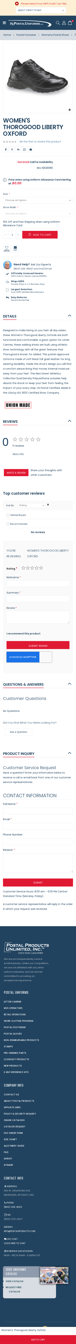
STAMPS (8, 1046)
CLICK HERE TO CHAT (14, 1243)
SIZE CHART (10, 1139)
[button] (70, 110)
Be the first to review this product (40, 141)
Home (7, 35)
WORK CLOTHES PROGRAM (18, 1020)
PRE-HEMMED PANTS (15, 1052)
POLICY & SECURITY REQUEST (20, 1113)
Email (30, 149)
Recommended (18, 523)
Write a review (16, 472)
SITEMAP (8, 1164)
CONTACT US (11, 1094)
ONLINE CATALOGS (14, 1120)
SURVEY (8, 1158)
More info (18, 454)
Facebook (6, 149)
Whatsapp (24, 149)
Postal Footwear (26, 35)
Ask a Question (18, 732)
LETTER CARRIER (12, 1001)
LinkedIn (18, 149)
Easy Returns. (19, 297)
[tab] (38, 316)
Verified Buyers (18, 515)
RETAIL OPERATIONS (15, 1014)
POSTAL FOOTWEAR (15, 1027)
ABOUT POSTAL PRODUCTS (19, 1100)
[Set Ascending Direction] (48, 504)
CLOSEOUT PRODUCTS (16, 1059)
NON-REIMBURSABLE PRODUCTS (21, 1040)
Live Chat (39, 268)
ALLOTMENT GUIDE (14, 1145)
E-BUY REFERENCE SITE (16, 1072)
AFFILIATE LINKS (12, 1107)
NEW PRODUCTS (13, 1065)
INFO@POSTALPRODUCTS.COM (20, 1231)
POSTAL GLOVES (13, 1033)
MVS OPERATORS (13, 1008)
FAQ (6, 1152)
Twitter (12, 149)
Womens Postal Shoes (55, 35)
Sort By (10, 505)
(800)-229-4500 (23, 268)
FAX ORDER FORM (13, 1132)
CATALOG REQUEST (15, 1126)
